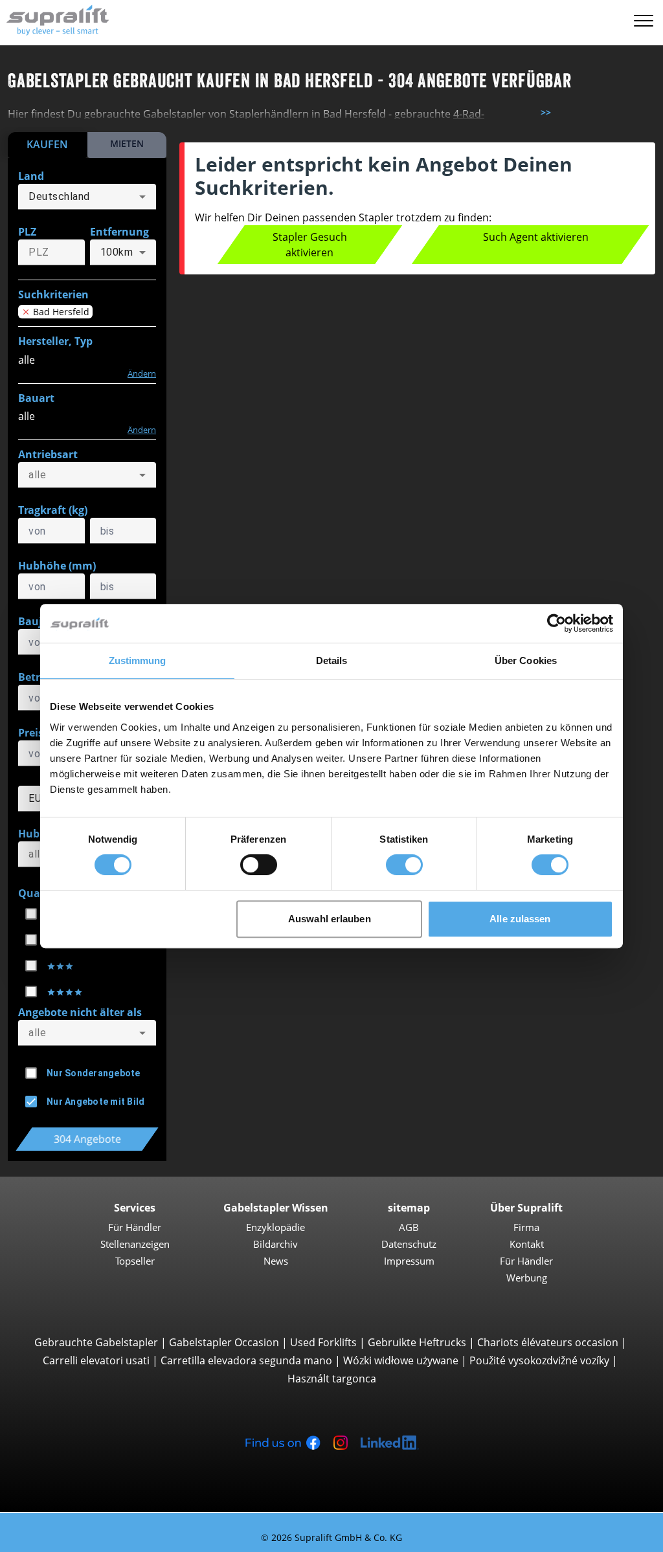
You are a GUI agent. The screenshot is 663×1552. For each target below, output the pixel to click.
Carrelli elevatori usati (96, 1360)
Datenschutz (408, 1243)
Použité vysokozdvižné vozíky (539, 1360)
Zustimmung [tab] (137, 660)
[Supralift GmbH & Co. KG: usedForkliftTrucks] (54, 18)
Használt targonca (331, 1378)
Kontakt (527, 1243)
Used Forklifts (323, 1342)
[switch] (258, 864)
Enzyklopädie (275, 1227)
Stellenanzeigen (135, 1243)
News (276, 1260)
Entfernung (119, 232)
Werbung (526, 1277)
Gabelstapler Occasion (224, 1342)
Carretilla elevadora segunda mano (246, 1360)
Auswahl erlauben (329, 918)
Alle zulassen (519, 918)
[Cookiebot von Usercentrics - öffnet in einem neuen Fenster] (556, 623)
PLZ (27, 232)
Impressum (409, 1260)
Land (31, 176)
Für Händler (134, 1227)
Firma (526, 1227)
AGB (409, 1227)
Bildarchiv (275, 1243)
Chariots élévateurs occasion (547, 1342)
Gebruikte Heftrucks (417, 1342)
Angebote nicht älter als (80, 1012)
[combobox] (87, 197)
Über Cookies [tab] (526, 660)
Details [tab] (332, 660)
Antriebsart (48, 454)
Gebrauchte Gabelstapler (96, 1342)
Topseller (135, 1260)
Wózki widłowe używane (400, 1360)
